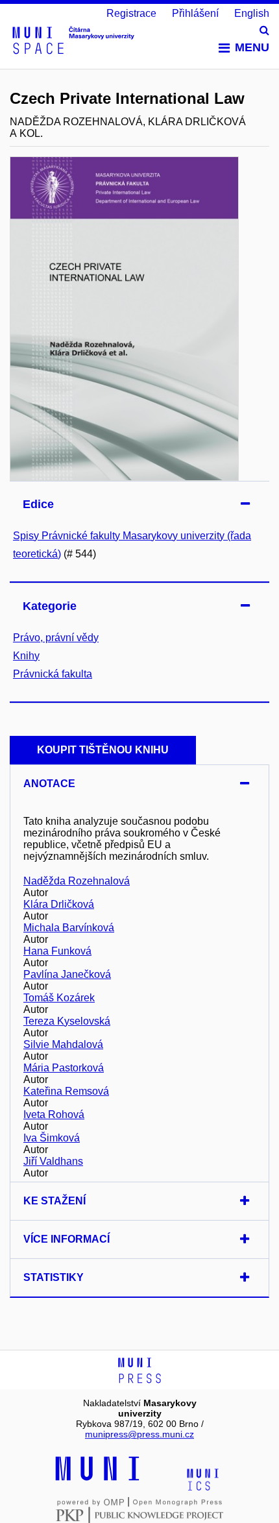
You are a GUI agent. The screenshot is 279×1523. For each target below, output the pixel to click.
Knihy (26, 655)
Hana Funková (57, 950)
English (251, 13)
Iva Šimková (51, 1137)
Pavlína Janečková (67, 974)
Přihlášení (195, 13)
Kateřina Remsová (66, 1091)
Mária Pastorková (63, 1067)
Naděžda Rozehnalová (76, 880)
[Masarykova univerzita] (97, 1479)
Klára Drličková (58, 904)
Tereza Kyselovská (66, 1021)
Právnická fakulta (52, 673)
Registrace (131, 13)
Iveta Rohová (53, 1114)
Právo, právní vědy (56, 637)
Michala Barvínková (68, 927)
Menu (252, 47)
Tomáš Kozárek (59, 997)
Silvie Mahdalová (63, 1044)
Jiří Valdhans (53, 1161)
